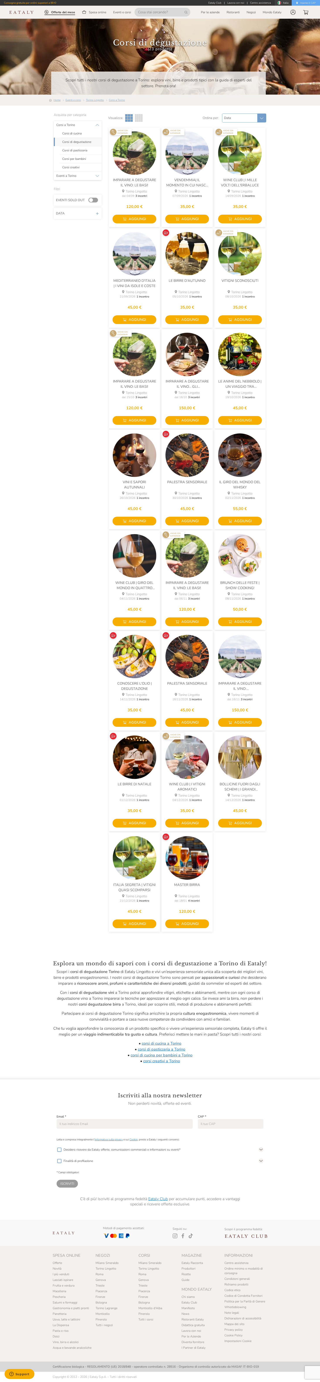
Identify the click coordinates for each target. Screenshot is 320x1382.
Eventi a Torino (66, 175)
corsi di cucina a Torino (161, 1043)
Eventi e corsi (73, 100)
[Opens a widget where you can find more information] (19, 1374)
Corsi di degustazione (76, 142)
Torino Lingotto (95, 100)
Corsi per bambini (74, 158)
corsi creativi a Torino (161, 1061)
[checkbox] (59, 1149)
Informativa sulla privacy (109, 1139)
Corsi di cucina (72, 133)
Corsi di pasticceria (74, 150)
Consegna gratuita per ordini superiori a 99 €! (30, 3)
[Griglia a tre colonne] (129, 118)
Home (57, 100)
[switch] (94, 200)
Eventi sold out (70, 200)
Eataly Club (158, 1199)
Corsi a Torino (117, 100)
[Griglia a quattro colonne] (139, 118)
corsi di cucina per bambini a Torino (161, 1055)
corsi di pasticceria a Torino (161, 1049)
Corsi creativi (70, 167)
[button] (293, 12)
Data (60, 213)
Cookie (134, 1139)
